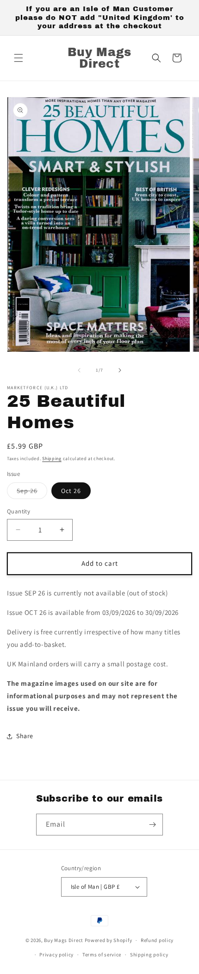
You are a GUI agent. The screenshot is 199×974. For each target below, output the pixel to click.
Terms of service (101, 954)
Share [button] (24, 736)
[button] (18, 58)
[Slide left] (79, 370)
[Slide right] (120, 370)
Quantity (18, 511)
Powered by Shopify (108, 940)
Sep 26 (32, 492)
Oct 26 (71, 491)
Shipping (52, 458)
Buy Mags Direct (63, 940)
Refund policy (157, 940)
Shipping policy (149, 954)
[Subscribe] (152, 824)
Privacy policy (56, 954)
